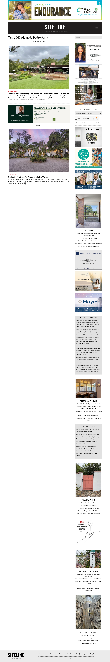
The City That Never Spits (88, 643)
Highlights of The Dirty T (88, 635)
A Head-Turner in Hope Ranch (88, 238)
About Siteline (42, 654)
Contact (62, 654)
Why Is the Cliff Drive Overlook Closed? (88, 586)
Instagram (84, 654)
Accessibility (65, 658)
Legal (92, 654)
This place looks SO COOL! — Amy (86, 346)
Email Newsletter (72, 654)
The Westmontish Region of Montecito (88, 513)
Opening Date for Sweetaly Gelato (88, 415)
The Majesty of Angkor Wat (88, 638)
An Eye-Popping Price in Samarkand (88, 246)
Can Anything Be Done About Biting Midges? (88, 578)
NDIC (81, 658)
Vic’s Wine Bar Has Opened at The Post (88, 404)
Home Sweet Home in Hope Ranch (88, 241)
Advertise (53, 654)
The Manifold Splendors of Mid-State (88, 511)
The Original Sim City (88, 646)
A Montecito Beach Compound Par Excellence (88, 243)
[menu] (97, 28)
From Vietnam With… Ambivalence (88, 640)
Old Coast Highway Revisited (88, 505)
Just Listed (12, 175)
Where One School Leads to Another (88, 508)
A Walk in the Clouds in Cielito (88, 503)
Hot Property (13, 91)
